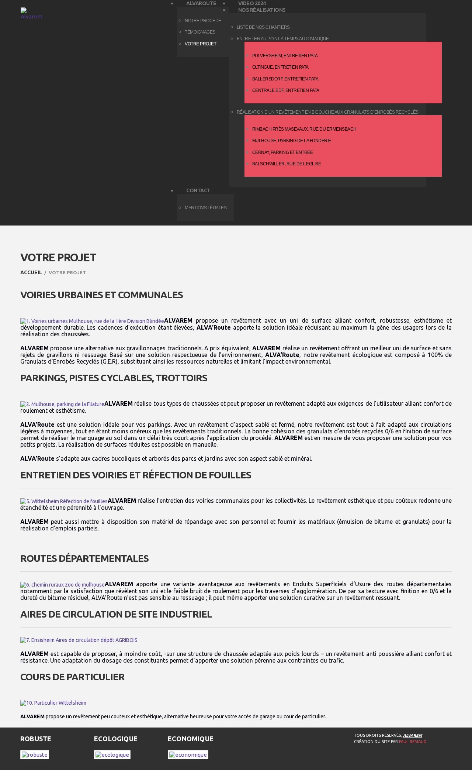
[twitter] (373, 760)
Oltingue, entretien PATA (280, 67)
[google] (388, 760)
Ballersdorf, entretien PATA (285, 79)
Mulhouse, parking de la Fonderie (291, 140)
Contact (198, 190)
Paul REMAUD (413, 741)
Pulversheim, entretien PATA (285, 55)
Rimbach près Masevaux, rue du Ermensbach (304, 129)
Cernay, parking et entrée (282, 152)
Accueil (31, 272)
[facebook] (358, 760)
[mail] (403, 760)
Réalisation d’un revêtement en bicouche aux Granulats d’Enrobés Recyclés (328, 112)
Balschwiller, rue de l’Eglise (286, 163)
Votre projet (200, 44)
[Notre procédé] (34, 754)
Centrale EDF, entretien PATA (285, 90)
